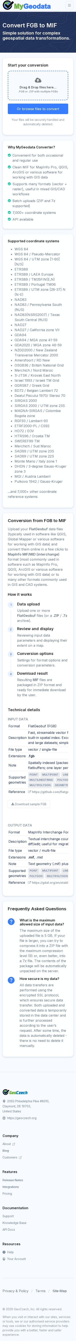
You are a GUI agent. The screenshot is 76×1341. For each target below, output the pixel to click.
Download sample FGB (30, 804)
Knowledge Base (14, 1223)
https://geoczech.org (21, 1118)
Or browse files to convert (38, 109)
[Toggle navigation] (69, 5)
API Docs (9, 1229)
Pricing (7, 1193)
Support (8, 1216)
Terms (40, 1291)
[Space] (15, 1092)
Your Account (16, 1259)
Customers (10, 1157)
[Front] (27, 5)
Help (10, 1252)
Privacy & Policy (15, 1291)
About (7, 1144)
